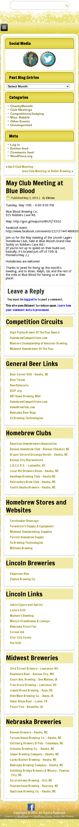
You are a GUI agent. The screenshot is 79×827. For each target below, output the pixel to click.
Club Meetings (21, 109)
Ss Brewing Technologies (26, 418)
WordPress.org (21, 156)
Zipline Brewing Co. (23, 579)
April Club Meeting (20, 167)
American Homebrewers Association (33, 443)
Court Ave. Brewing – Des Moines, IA (33, 679)
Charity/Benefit (21, 106)
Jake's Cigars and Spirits (26, 605)
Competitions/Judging (27, 113)
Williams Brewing (21, 548)
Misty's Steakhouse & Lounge (30, 621)
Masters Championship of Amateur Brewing (39, 343)
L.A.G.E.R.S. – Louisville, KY (27, 465)
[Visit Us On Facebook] (31, 67)
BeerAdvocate (19, 385)
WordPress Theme (43, 816)
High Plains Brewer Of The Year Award (34, 332)
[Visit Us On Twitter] (48, 67)
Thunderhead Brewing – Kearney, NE (34, 786)
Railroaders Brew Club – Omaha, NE (33, 482)
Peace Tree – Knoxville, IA (26, 707)
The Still (15, 643)
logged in (30, 299)
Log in (15, 144)
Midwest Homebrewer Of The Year (32, 349)
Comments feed (22, 152)
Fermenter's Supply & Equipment (32, 526)
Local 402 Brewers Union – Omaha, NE (34, 471)
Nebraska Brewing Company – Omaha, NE (36, 765)
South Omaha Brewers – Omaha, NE (33, 487)
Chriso (50, 198)
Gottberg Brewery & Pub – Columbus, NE (36, 743)
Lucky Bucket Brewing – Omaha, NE (33, 760)
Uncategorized (21, 125)
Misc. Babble (20, 117)
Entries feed (19, 148)
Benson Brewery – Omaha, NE (29, 732)
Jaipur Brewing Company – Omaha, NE (34, 754)
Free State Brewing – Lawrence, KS (33, 685)
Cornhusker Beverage (24, 521)
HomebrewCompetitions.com (28, 338)
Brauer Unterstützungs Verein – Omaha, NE (39, 454)
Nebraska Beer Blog (23, 412)
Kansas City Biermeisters (26, 460)
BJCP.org (16, 391)
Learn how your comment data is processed (38, 307)
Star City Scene (20, 637)
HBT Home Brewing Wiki (25, 396)
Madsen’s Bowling (22, 615)
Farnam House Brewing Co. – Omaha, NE (35, 738)
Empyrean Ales (19, 574)
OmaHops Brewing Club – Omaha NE (33, 476)
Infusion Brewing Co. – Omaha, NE (32, 749)
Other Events (20, 121)
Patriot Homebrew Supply (27, 537)
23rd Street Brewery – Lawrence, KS (34, 668)
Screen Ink (17, 632)
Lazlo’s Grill (17, 610)
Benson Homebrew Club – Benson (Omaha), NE (39, 449)
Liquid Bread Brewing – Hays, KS (31, 690)
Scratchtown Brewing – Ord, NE (31, 780)
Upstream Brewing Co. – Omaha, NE (33, 791)
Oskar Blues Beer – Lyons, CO (28, 701)
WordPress (22, 816)
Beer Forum (17, 380)
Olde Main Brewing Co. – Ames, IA (31, 696)
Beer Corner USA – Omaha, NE (29, 374)
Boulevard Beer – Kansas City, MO (32, 674)
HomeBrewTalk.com (22, 407)
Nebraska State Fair (23, 626)
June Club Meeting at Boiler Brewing (46, 171)
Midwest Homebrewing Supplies (31, 532)
